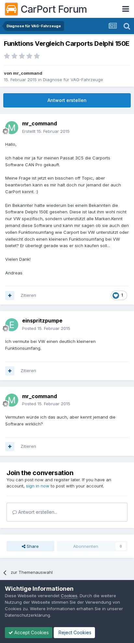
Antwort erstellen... (37, 512)
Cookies (69, 595)
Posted (46, 328)
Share (32, 546)
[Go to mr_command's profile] (11, 127)
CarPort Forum (53, 9)
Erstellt (46, 131)
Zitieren (28, 295)
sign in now (37, 485)
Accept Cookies (31, 632)
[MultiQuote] (9, 295)
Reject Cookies (74, 632)
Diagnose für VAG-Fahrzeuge (73, 79)
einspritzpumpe (42, 320)
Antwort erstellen (67, 100)
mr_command (27, 73)
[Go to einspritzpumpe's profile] (11, 324)
